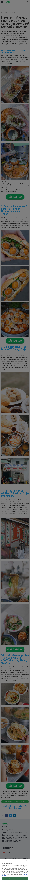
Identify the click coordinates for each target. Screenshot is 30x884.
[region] (15, 871)
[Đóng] (26, 860)
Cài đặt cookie (15, 882)
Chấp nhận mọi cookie (15, 878)
